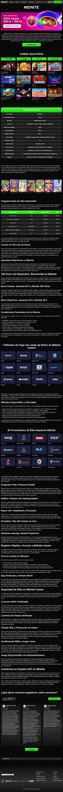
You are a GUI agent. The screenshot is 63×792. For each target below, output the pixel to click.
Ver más (31, 749)
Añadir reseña (54, 698)
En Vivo (23, 58)
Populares (7, 58)
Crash (38, 58)
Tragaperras (54, 58)
